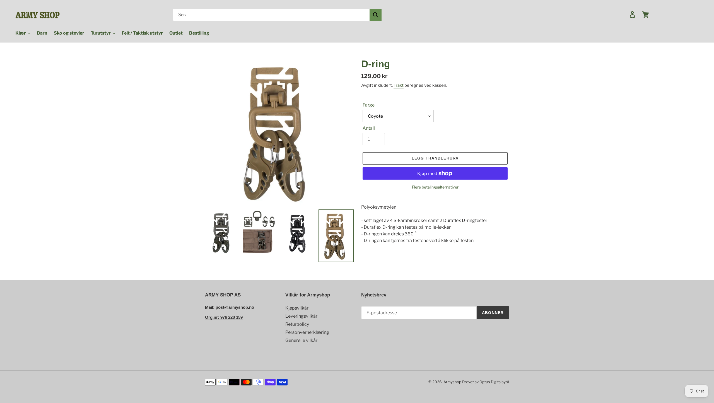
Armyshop (452, 382)
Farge (369, 105)
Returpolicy (297, 324)
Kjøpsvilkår (296, 308)
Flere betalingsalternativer (435, 187)
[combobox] (277, 15)
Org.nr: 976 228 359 (224, 317)
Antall (369, 128)
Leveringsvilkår (301, 316)
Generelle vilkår (301, 340)
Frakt (399, 85)
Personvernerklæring (307, 332)
